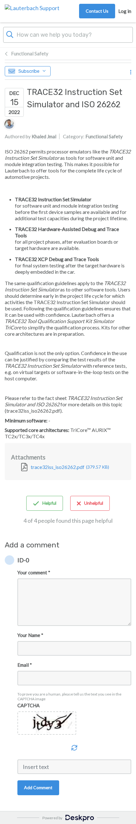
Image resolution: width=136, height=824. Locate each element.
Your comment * (33, 572)
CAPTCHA (28, 705)
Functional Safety (29, 53)
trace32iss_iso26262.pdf (70, 467)
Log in (124, 11)
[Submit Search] (9, 34)
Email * (24, 665)
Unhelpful (93, 503)
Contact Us (97, 11)
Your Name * (30, 635)
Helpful (49, 503)
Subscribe (29, 71)
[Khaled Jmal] (9, 124)
